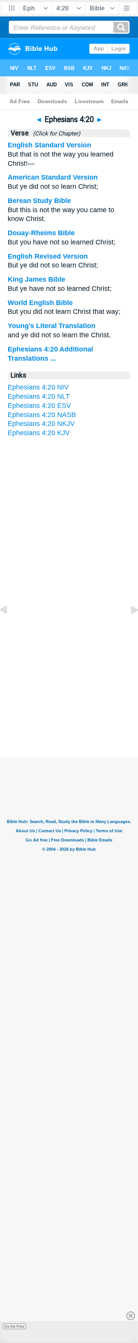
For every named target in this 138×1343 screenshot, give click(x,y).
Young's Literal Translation (51, 326)
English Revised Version (48, 256)
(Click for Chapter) (55, 133)
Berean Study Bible (39, 201)
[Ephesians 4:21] (128, 627)
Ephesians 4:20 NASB (42, 415)
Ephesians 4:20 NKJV (41, 423)
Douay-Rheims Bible (41, 233)
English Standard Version (49, 145)
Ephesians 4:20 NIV (38, 387)
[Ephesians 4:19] (9, 627)
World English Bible (40, 303)
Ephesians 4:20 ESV (39, 405)
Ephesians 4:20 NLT (39, 396)
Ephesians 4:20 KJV (39, 433)
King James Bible (36, 279)
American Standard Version (53, 177)
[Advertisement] (69, 682)
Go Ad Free (14, 1326)
